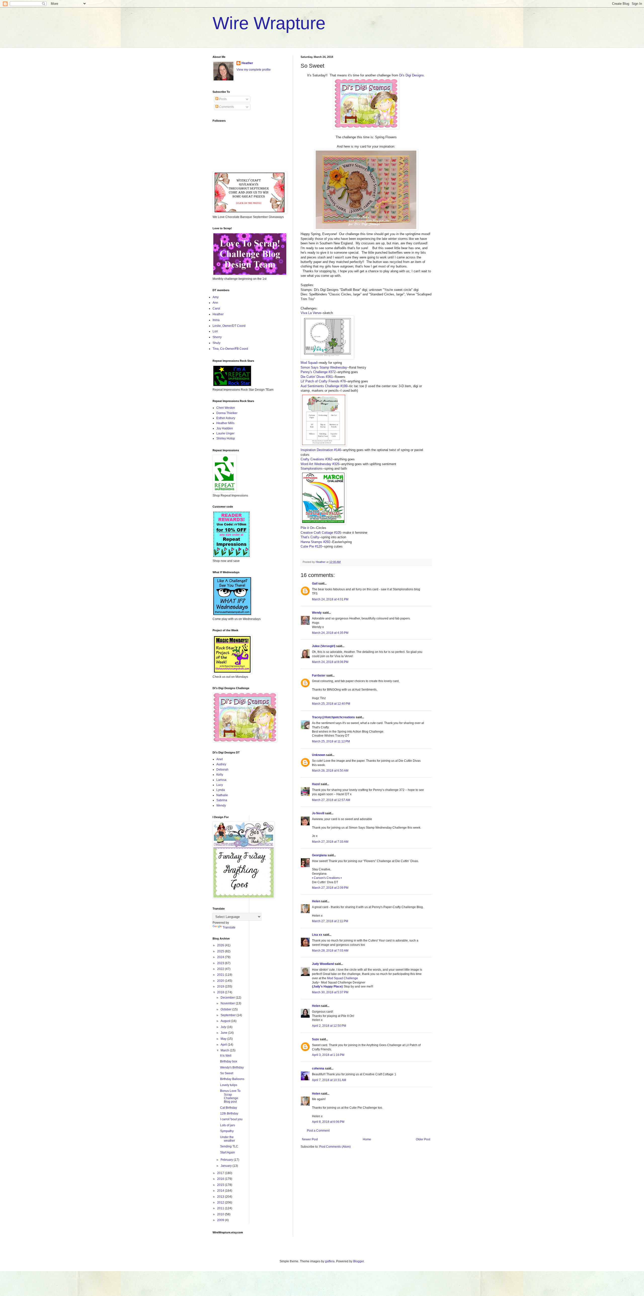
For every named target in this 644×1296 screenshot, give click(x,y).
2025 (221, 951)
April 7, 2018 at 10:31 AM (329, 1080)
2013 (221, 1196)
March (225, 1050)
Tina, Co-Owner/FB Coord (230, 348)
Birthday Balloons (232, 1079)
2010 (221, 1214)
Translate (229, 927)
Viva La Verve (311, 313)
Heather (247, 63)
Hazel (316, 784)
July (224, 1027)
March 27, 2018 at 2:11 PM (330, 921)
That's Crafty (310, 537)
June (224, 1033)
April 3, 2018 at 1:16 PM (328, 1055)
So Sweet (226, 1073)
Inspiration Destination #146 (321, 450)
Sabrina (221, 800)
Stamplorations (312, 468)
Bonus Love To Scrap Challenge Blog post (230, 1096)
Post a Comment (318, 1130)
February (227, 1159)
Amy (216, 297)
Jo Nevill (318, 813)
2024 (221, 957)
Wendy (317, 612)
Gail (314, 583)
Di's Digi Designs (411, 75)
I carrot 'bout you (231, 1119)
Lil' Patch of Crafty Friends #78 (323, 381)
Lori (215, 331)
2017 (221, 1173)
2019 (221, 986)
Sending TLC (229, 1146)
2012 (221, 1202)
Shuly (216, 343)
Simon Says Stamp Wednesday (324, 367)
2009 (221, 1220)
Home (367, 1139)
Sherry (217, 337)
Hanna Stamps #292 (315, 542)
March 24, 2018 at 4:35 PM (330, 633)
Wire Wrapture (269, 23)
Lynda (220, 790)
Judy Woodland (323, 964)
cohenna (318, 1068)
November (228, 1003)
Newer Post (310, 1139)
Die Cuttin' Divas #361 (317, 377)
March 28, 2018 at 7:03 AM (330, 950)
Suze (315, 1039)
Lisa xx (317, 934)
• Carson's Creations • (327, 878)
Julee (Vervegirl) (323, 646)
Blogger (358, 1261)
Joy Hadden (224, 428)
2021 (221, 974)
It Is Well (225, 1055)
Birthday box (228, 1061)
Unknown (318, 755)
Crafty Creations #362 (316, 459)
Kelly (219, 774)
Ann (215, 302)
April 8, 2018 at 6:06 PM (328, 1122)
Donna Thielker (226, 413)
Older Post (423, 1139)
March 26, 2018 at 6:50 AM (330, 770)
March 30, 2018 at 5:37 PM (330, 992)
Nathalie (222, 795)
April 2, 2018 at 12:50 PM (329, 1025)
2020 (221, 980)
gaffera (330, 1261)
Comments (226, 107)
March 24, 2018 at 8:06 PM (330, 662)
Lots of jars (227, 1125)
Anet (219, 759)
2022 (221, 969)
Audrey (221, 764)
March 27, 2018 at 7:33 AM (330, 841)
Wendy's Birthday (232, 1067)
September (228, 1015)
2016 (221, 1179)
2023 (221, 963)
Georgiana (319, 855)
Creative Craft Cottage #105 (321, 532)
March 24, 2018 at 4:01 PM (330, 599)
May (224, 1039)
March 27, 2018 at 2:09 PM (330, 887)
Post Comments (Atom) (335, 1146)
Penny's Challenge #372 (318, 372)
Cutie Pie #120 (311, 546)
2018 (221, 992)
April (224, 1044)
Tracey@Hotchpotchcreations (333, 717)
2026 (221, 945)
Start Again (227, 1152)
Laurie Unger (225, 433)
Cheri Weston (225, 408)
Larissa (221, 780)
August (226, 1021)
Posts (222, 99)
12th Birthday (229, 1113)
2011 (221, 1208)
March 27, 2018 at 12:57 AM (331, 800)
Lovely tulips (228, 1085)
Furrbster (319, 675)
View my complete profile (253, 69)
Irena (216, 320)
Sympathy (227, 1131)
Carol (216, 308)
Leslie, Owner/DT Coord (229, 326)
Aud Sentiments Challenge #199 (324, 386)
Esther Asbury (225, 418)
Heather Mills (225, 423)
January (226, 1166)
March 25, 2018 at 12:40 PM (331, 703)
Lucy (219, 785)
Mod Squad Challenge (342, 978)
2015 (221, 1185)
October (226, 1009)
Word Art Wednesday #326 (320, 464)
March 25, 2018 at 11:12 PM (331, 741)
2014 (221, 1190)
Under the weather (227, 1138)
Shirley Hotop (225, 438)
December (228, 997)
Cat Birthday (228, 1107)
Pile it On (307, 528)
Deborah (222, 769)
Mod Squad (309, 363)
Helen (316, 901)
